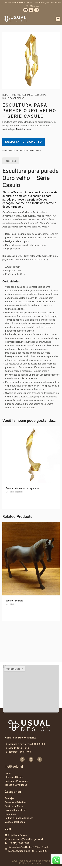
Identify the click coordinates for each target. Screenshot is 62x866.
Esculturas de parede (13, 98)
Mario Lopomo (23, 129)
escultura (39, 196)
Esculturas (40, 95)
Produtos (15, 95)
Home (5, 95)
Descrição (11, 161)
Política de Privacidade (31, 863)
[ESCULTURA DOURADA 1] (31, 60)
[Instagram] (25, 10)
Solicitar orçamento (23, 141)
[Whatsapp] (36, 10)
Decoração (27, 95)
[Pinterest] (31, 10)
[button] (58, 19)
